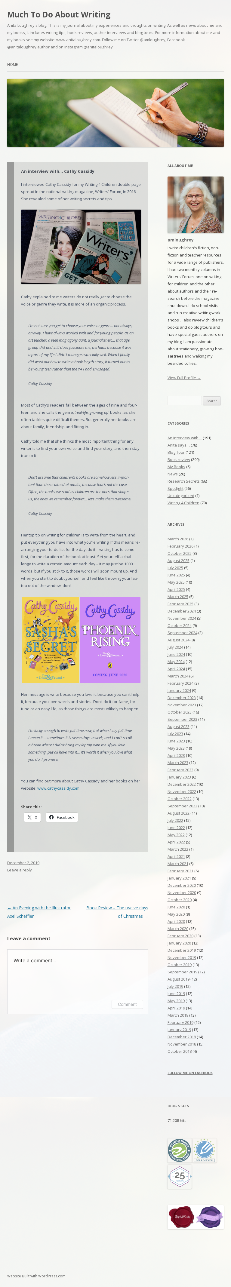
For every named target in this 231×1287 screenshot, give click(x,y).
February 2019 (180, 1022)
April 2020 (176, 921)
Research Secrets (184, 481)
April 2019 (176, 1008)
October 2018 (180, 1051)
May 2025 (176, 582)
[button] (50, 640)
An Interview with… (185, 438)
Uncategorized (181, 495)
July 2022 (175, 820)
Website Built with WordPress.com (36, 1276)
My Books (176, 466)
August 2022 (178, 813)
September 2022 (182, 806)
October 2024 (180, 625)
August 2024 (178, 640)
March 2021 (178, 863)
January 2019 (179, 1029)
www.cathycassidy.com (58, 788)
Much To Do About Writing (58, 14)
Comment (127, 1004)
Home (12, 64)
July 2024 (175, 647)
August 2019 (178, 979)
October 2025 (180, 553)
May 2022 (176, 834)
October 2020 (180, 899)
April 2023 (176, 755)
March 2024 (178, 676)
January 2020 (179, 943)
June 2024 (176, 654)
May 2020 (176, 914)
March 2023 (178, 762)
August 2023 (178, 726)
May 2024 (176, 661)
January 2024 (179, 690)
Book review (179, 459)
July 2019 (175, 986)
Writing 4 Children (183, 502)
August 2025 (178, 560)
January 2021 (179, 878)
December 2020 (182, 885)
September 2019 (182, 972)
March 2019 (178, 1015)
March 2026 (178, 539)
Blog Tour (176, 452)
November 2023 (182, 705)
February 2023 (180, 770)
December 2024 (182, 611)
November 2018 (182, 1044)
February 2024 (180, 683)
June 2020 (176, 907)
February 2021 (180, 871)
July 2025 (175, 567)
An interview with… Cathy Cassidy (57, 171)
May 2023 (176, 748)
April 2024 (176, 668)
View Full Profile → (184, 377)
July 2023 (175, 733)
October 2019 (180, 964)
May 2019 (176, 1000)
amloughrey (181, 240)
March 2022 (178, 849)
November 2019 (182, 957)
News (173, 474)
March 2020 (178, 928)
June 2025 (176, 575)
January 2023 (179, 777)
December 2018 (182, 1037)
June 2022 (176, 827)
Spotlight (175, 488)
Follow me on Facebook (190, 1072)
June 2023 (176, 741)
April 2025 (176, 589)
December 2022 (182, 784)
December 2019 (182, 950)
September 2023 (182, 719)
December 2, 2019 (23, 862)
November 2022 (182, 791)
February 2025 (180, 604)
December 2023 (182, 697)
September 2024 (182, 632)
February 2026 (180, 546)
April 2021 (176, 856)
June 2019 (176, 993)
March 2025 (178, 596)
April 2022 (176, 842)
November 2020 (182, 892)
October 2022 (180, 798)
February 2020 (180, 935)
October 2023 (180, 712)
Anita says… (179, 445)
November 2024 (182, 618)
